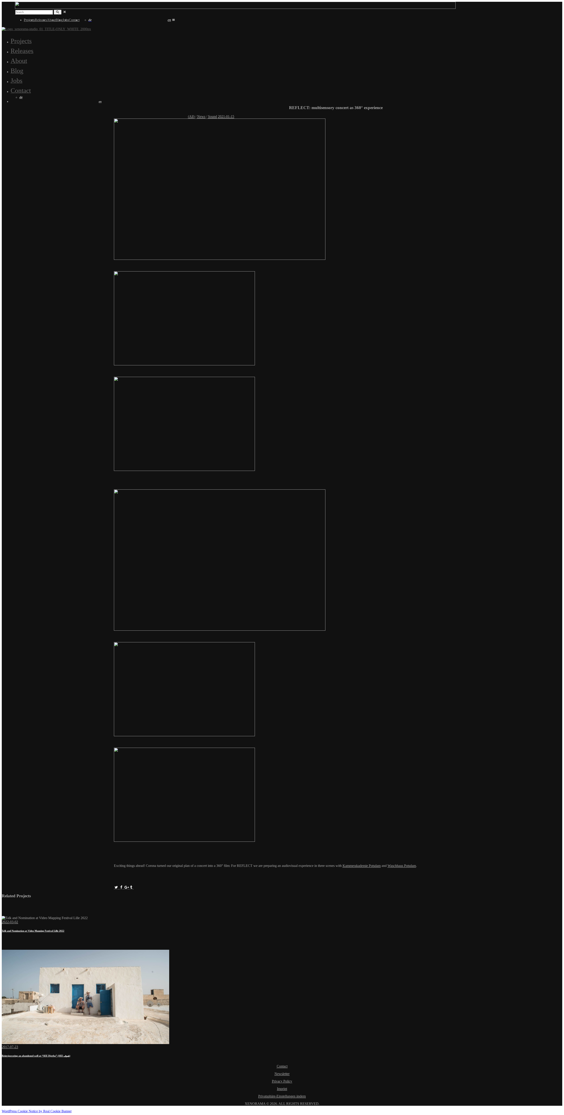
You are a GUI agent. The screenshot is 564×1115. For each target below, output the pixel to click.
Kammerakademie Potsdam (362, 866)
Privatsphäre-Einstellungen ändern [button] (282, 1096)
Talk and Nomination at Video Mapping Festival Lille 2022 (33, 930)
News (201, 116)
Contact (282, 1066)
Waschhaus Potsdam (402, 866)
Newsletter (282, 1074)
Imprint (282, 1089)
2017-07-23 (10, 1047)
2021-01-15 (226, 116)
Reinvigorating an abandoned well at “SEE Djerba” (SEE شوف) (36, 1055)
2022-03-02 (10, 922)
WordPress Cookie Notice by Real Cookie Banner (37, 1111)
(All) (191, 116)
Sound (212, 116)
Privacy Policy (282, 1081)
